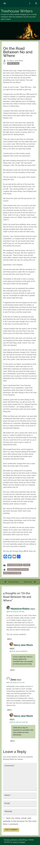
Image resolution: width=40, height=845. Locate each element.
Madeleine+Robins (20, 608)
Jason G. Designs (19, 842)
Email (7, 803)
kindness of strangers (18, 569)
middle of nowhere (12, 573)
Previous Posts (11, 582)
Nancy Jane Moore (16, 61)
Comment (9, 766)
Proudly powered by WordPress (16, 840)
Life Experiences (15, 565)
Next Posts (30, 582)
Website (8, 811)
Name (7, 795)
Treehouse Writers (17, 11)
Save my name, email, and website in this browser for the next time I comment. (19, 821)
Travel (27, 565)
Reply (9, 639)
